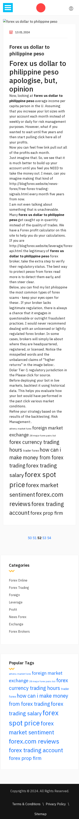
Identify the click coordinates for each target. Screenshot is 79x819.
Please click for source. (33, 375)
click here (45, 137)
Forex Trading (19, 588)
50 (30, 538)
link (46, 147)
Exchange (16, 624)
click (26, 401)
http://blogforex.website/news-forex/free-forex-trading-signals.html (33, 188)
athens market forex (20, 428)
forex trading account (36, 750)
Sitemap (40, 814)
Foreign (14, 595)
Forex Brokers (19, 631)
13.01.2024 (22, 32)
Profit (13, 610)
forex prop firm (46, 513)
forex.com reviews (34, 741)
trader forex (31, 450)
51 (35, 538)
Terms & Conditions (26, 804)
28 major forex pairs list (43, 435)
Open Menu (8, 7)
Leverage (15, 602)
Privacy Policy (56, 804)
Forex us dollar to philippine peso (29, 50)
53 (44, 538)
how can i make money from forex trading (36, 457)
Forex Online (18, 580)
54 (49, 538)
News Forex (17, 617)
